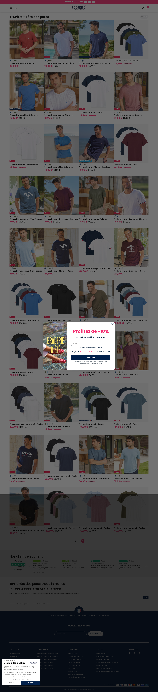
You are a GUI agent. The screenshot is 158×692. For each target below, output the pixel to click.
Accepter (30, 682)
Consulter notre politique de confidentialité (14, 677)
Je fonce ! (91, 357)
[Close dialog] (112, 324)
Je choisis (11, 682)
